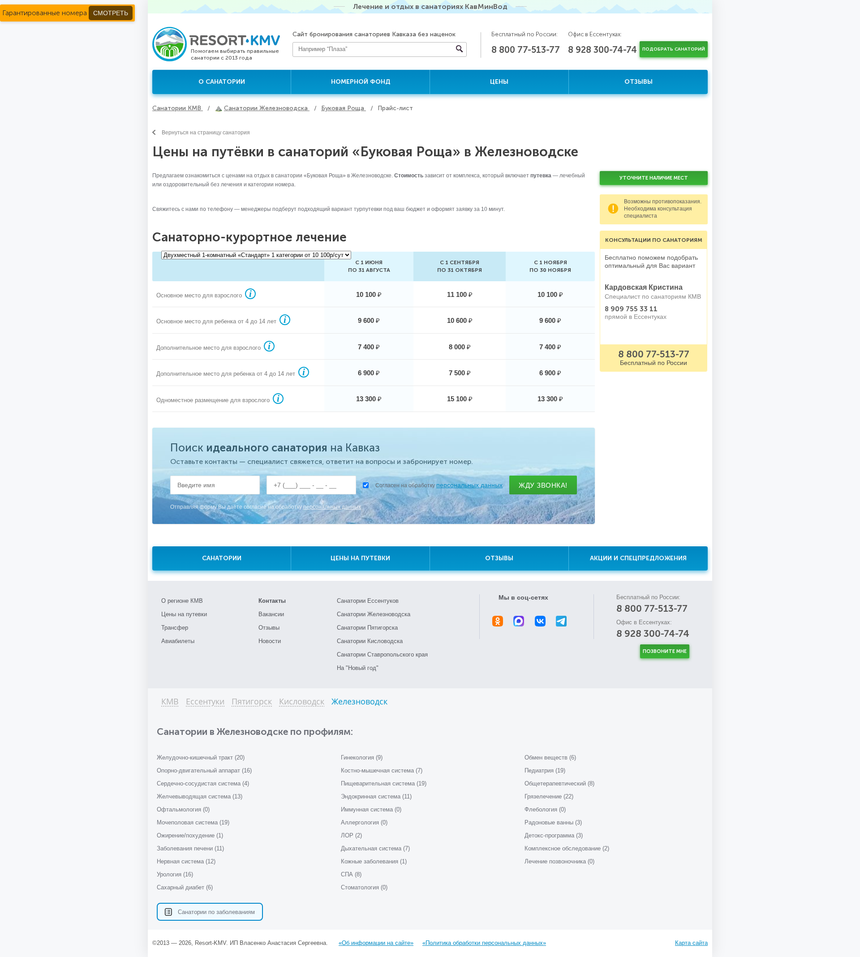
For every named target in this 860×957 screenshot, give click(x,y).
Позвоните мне (665, 651)
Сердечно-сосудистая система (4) (203, 783)
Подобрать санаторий (673, 49)
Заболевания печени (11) (190, 848)
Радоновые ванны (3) (553, 822)
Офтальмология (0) (183, 809)
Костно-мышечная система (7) (381, 770)
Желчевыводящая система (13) (199, 796)
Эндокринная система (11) (376, 796)
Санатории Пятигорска (367, 627)
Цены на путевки (360, 558)
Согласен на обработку (439, 485)
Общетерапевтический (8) (559, 783)
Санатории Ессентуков (368, 600)
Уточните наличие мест (653, 178)
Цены (499, 82)
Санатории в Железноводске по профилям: (255, 731)
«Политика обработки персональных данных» (484, 943)
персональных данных (469, 485)
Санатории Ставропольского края (382, 654)
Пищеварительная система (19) (383, 783)
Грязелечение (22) (549, 796)
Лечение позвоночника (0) (559, 861)
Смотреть (110, 13)
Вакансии (271, 614)
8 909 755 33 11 (631, 309)
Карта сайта (691, 943)
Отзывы (638, 82)
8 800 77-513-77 (525, 49)
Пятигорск (252, 702)
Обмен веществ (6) (550, 757)
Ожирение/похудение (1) (190, 835)
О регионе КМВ (182, 600)
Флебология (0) (545, 809)
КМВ (170, 702)
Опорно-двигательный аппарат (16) (204, 770)
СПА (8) (351, 874)
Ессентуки (205, 702)
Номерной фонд (360, 82)
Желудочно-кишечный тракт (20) (201, 757)
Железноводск (359, 702)
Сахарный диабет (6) (185, 887)
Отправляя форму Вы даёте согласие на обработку (265, 507)
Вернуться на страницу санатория (206, 132)
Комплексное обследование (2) (567, 848)
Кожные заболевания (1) (374, 861)
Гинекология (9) (362, 757)
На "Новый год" (357, 668)
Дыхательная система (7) (375, 848)
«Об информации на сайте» (376, 943)
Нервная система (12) (186, 861)
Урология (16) (175, 874)
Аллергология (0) (364, 822)
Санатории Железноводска (373, 614)
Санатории (221, 558)
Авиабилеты (177, 641)
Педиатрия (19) (545, 770)
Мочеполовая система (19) (193, 822)
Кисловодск (301, 702)
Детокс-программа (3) (554, 835)
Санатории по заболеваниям (216, 912)
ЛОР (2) (351, 835)
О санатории (221, 82)
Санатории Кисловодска (370, 641)
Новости (269, 641)
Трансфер (174, 627)
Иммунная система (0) (371, 809)
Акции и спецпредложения (638, 558)
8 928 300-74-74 (602, 49)
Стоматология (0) (364, 887)
